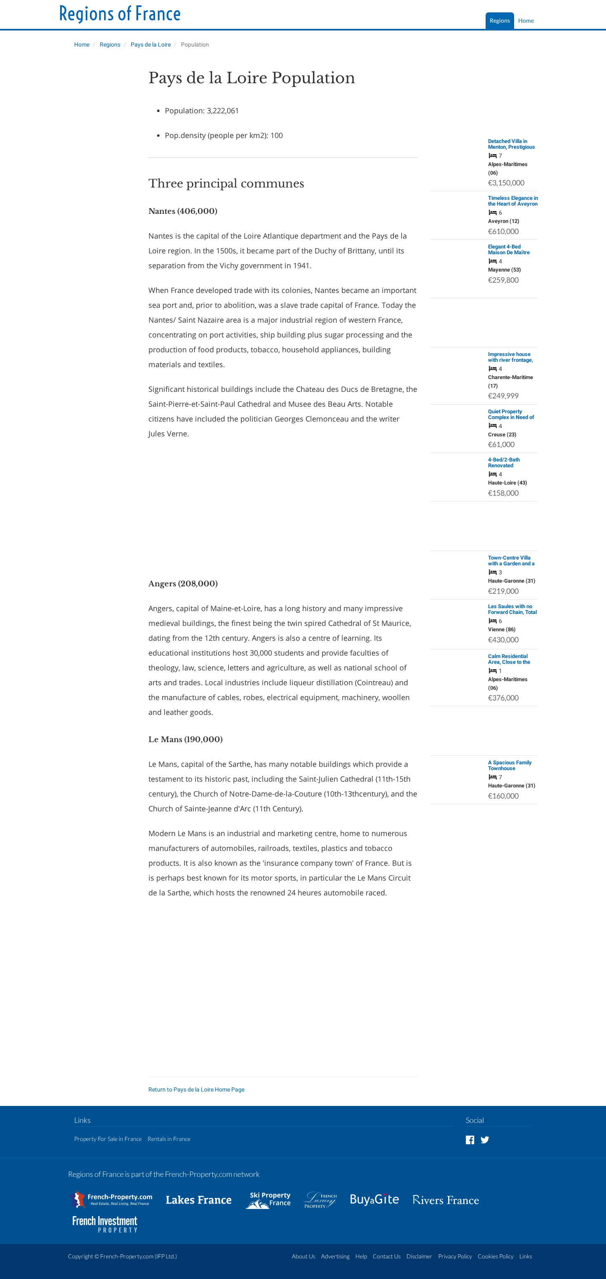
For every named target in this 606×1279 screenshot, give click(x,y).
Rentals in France (169, 1138)
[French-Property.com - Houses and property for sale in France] (115, 1195)
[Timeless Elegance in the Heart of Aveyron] (457, 207)
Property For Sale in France (108, 1138)
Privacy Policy (455, 1256)
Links (525, 1256)
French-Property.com (126, 1256)
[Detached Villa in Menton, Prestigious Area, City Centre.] (457, 150)
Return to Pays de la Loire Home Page (196, 1089)
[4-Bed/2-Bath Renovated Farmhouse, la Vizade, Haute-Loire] (457, 473)
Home (526, 20)
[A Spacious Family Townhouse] (457, 767)
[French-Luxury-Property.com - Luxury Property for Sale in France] (324, 1195)
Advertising (335, 1256)
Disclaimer (419, 1256)
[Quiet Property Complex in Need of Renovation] (457, 420)
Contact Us (387, 1256)
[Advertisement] (102, 192)
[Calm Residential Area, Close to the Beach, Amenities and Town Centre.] (457, 669)
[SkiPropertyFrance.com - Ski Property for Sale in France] (272, 1195)
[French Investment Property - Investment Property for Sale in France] (109, 1220)
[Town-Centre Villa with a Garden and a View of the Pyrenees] (457, 567)
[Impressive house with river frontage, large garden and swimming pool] (457, 367)
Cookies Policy (496, 1256)
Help (361, 1256)
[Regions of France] (120, 15)
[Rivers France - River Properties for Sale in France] (450, 1195)
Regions (500, 20)
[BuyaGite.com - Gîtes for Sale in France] (379, 1195)
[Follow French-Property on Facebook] (470, 1139)
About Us (303, 1256)
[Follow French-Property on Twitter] (484, 1139)
